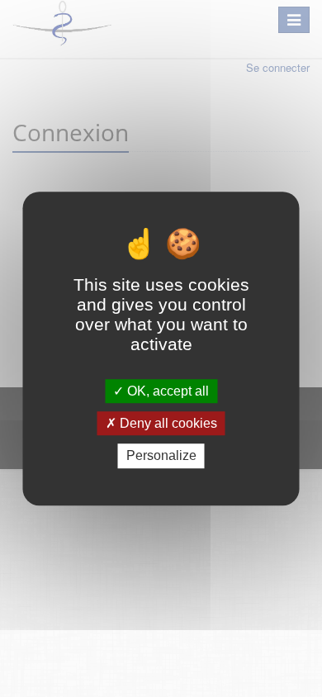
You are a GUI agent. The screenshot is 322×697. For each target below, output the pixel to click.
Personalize (161, 456)
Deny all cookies (166, 423)
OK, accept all (166, 391)
